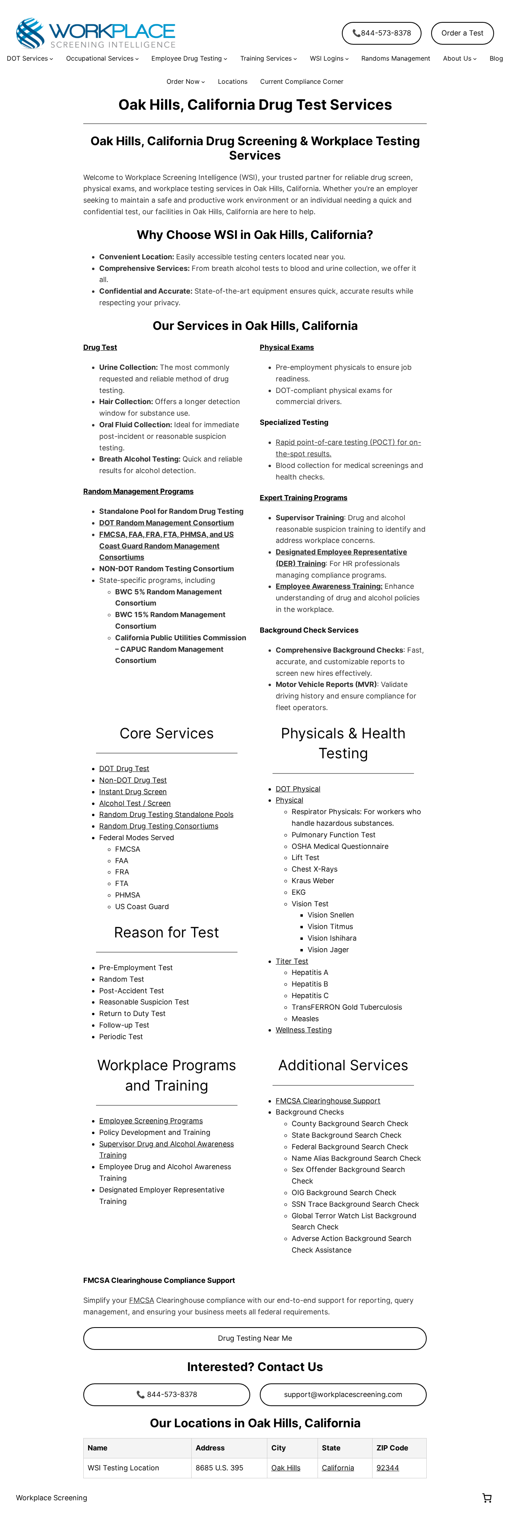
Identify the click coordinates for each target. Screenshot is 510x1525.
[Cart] (487, 1498)
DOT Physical (298, 789)
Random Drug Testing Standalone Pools (166, 814)
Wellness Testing (304, 1030)
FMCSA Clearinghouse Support (328, 1101)
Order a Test (462, 33)
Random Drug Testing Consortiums (158, 826)
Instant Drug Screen (133, 791)
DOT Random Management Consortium (166, 523)
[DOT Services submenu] (51, 59)
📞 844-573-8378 (166, 1394)
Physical (289, 800)
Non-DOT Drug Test (133, 780)
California (338, 1468)
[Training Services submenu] (295, 59)
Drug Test (100, 347)
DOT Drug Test (124, 768)
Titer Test (292, 961)
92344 (388, 1468)
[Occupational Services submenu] (137, 59)
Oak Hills (285, 1468)
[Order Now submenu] (203, 82)
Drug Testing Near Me (255, 1338)
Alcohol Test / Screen (135, 803)
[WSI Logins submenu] (347, 59)
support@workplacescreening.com (343, 1394)
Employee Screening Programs (151, 1121)
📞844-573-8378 (381, 33)
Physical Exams (287, 347)
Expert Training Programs (303, 497)
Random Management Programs (138, 491)
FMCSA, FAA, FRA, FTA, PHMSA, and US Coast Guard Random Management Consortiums (166, 546)
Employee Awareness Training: (329, 586)
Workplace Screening (51, 1497)
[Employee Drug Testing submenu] (226, 59)
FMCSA (141, 1300)
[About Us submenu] (475, 59)
